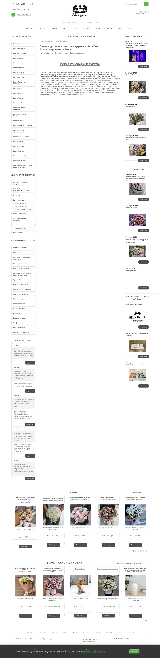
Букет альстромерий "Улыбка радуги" (25, 568)
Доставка (86, 28)
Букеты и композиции (23, 240)
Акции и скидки (18, 225)
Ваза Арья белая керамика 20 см (135, 568)
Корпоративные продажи (23, 209)
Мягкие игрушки (19, 308)
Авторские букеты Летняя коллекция (22, 258)
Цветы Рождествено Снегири (20, 83)
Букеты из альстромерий (22, 289)
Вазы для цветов (19, 327)
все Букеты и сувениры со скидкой (129, 563)
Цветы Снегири (18, 77)
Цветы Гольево (18, 141)
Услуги (120, 28)
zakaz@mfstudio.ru (20, 9)
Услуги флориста (19, 200)
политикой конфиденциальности (94, 652)
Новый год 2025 (131, 106)
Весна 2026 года (131, 207)
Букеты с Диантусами (21, 284)
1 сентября (42, 28)
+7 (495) (90, 639)
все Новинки (137, 492)
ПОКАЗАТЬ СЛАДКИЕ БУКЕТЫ (80, 64)
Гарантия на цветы (20, 213)
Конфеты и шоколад (20, 323)
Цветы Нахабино (19, 48)
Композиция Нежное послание (80, 497)
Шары (64, 28)
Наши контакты (18, 232)
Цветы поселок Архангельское (18, 131)
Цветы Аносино (18, 121)
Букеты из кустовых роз (21, 268)
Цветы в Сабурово (19, 160)
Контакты (131, 28)
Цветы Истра (17, 88)
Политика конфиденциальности (21, 189)
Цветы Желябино (19, 53)
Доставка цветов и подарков (19, 219)
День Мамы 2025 (131, 270)
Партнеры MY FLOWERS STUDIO (137, 298)
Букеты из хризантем (20, 294)
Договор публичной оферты (20, 183)
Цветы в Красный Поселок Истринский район (22, 166)
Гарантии (97, 28)
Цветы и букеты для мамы (135, 75)
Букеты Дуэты (18, 280)
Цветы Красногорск (20, 44)
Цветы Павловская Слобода (20, 115)
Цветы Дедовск (18, 68)
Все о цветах (137, 169)
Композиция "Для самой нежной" (107, 569)
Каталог (54, 28)
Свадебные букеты (20, 248)
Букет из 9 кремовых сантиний (135, 497)
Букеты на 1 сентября (21, 332)
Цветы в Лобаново (19, 103)
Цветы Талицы (18, 72)
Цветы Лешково (18, 98)
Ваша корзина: (141, 13)
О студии (109, 28)
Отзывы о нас (23, 340)
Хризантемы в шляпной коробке (52, 498)
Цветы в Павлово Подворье (19, 108)
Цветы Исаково (18, 93)
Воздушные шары (19, 318)
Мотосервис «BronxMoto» (134, 304)
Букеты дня (17, 252)
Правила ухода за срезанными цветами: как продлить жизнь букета (136, 178)
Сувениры (16, 313)
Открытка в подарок (21, 228)
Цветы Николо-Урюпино (21, 137)
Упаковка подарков (21, 206)
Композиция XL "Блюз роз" (52, 568)
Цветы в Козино (18, 58)
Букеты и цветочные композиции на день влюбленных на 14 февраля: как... (137, 241)
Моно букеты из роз (20, 264)
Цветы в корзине (19, 304)
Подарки (74, 28)
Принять (134, 651)
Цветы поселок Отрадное (22, 156)
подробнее (30, 363)
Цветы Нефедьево (19, 63)
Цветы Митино (18, 146)
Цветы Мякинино (19, 151)
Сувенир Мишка (80, 569)
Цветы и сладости (19, 299)
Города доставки (47, 41)
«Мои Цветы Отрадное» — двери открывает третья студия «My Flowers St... (136, 45)
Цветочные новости (136, 37)
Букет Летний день (107, 497)
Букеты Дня (29, 28)
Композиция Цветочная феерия (25, 497)
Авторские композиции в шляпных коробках (22, 274)
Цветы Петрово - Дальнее (22, 125)
